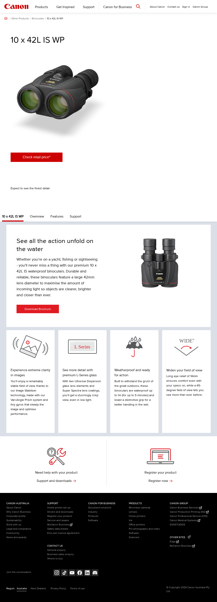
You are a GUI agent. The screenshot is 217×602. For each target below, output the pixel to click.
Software (93, 520)
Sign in (186, 6)
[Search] (138, 6)
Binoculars (38, 19)
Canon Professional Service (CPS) (188, 516)
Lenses (133, 512)
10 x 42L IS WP (55, 19)
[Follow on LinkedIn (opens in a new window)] (87, 573)
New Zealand (38, 588)
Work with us (13, 524)
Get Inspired (65, 7)
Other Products (20, 19)
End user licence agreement (63, 533)
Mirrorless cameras (139, 507)
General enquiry (56, 550)
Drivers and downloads (60, 512)
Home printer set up (58, 507)
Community (12, 533)
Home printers (137, 516)
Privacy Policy (58, 588)
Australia (22, 588)
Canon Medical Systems (184, 520)
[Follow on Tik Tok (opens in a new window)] (64, 573)
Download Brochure (38, 309)
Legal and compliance (18, 528)
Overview (37, 216)
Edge (173, 541)
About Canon (13, 507)
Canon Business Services (184, 507)
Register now (158, 481)
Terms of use (77, 588)
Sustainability (14, 520)
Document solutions (99, 507)
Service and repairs (58, 520)
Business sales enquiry (60, 554)
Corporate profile (16, 516)
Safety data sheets (57, 528)
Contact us (173, 6)
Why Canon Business (18, 512)
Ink (130, 520)
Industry (92, 512)
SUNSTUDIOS (177, 524)
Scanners (134, 537)
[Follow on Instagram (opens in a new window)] (56, 573)
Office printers (137, 524)
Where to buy (55, 558)
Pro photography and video (144, 528)
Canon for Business (117, 7)
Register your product (59, 516)
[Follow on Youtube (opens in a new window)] (72, 573)
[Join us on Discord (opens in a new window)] (95, 573)
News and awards (16, 537)
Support (89, 7)
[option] (58, 97)
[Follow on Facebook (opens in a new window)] (79, 573)
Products (41, 7)
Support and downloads (54, 481)
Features (56, 216)
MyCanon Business (58, 524)
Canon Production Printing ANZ (188, 512)
